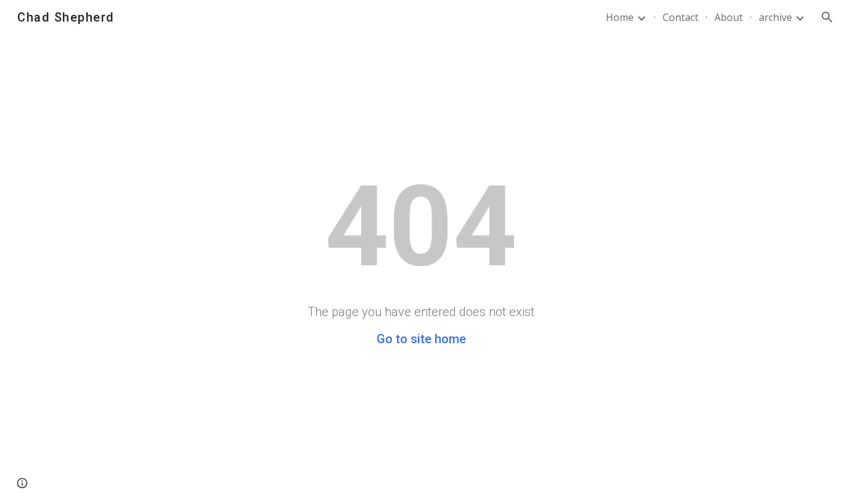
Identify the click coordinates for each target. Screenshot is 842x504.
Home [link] (620, 17)
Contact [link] (680, 17)
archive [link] (775, 17)
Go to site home (421, 338)
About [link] (728, 17)
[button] (827, 17)
